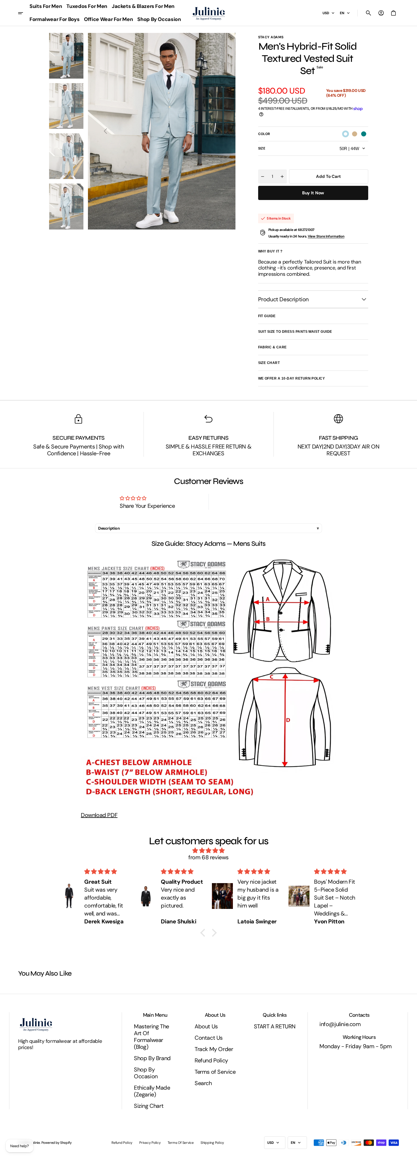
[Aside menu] (22, 13)
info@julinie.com (340, 1024)
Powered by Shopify (56, 1143)
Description (109, 528)
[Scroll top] (410, 1151)
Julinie (35, 1143)
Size (262, 148)
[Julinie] (208, 13)
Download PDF (99, 815)
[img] (208, 850)
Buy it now (313, 193)
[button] (368, 13)
